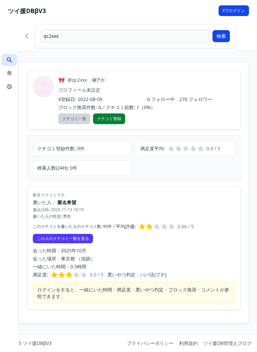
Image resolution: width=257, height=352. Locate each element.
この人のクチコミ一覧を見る (63, 238)
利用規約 (188, 343)
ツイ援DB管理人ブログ (227, 343)
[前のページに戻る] (26, 36)
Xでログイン (234, 10)
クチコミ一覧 (74, 118)
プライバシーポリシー (150, 343)
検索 (221, 36)
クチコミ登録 (109, 118)
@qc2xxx (77, 80)
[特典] (9, 87)
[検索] (9, 60)
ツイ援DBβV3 (27, 11)
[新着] (9, 73)
